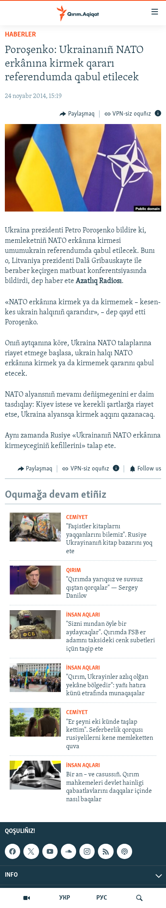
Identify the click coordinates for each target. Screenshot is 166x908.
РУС (101, 898)
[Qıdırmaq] (139, 898)
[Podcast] (124, 851)
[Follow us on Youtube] (50, 851)
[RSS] (105, 851)
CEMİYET (77, 518)
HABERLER (20, 35)
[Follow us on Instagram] (87, 851)
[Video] (27, 898)
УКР (64, 898)
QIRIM (73, 571)
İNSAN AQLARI (83, 615)
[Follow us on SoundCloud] (68, 851)
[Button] (77, 114)
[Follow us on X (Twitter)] (31, 851)
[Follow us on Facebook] (12, 851)
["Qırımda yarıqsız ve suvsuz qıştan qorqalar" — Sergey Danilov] (35, 580)
